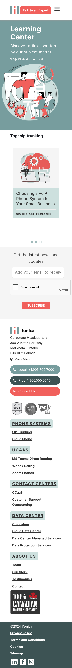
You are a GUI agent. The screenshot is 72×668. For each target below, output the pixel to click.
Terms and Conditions (27, 640)
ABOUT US (24, 556)
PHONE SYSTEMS (31, 423)
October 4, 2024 (25, 214)
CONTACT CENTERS (34, 483)
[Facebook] (23, 662)
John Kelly (45, 214)
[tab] (32, 242)
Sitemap (16, 653)
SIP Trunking (22, 432)
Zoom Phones (23, 473)
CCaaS (17, 492)
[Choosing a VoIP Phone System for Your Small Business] (36, 168)
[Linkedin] (14, 662)
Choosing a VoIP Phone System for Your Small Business (35, 198)
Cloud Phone (22, 439)
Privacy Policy (21, 633)
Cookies (16, 647)
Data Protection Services (31, 545)
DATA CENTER (27, 515)
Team (16, 565)
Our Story (19, 572)
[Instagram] (31, 662)
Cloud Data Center (26, 531)
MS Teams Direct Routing (32, 459)
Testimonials (22, 579)
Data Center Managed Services (36, 538)
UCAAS (20, 450)
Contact (18, 586)
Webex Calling (23, 466)
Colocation (20, 524)
